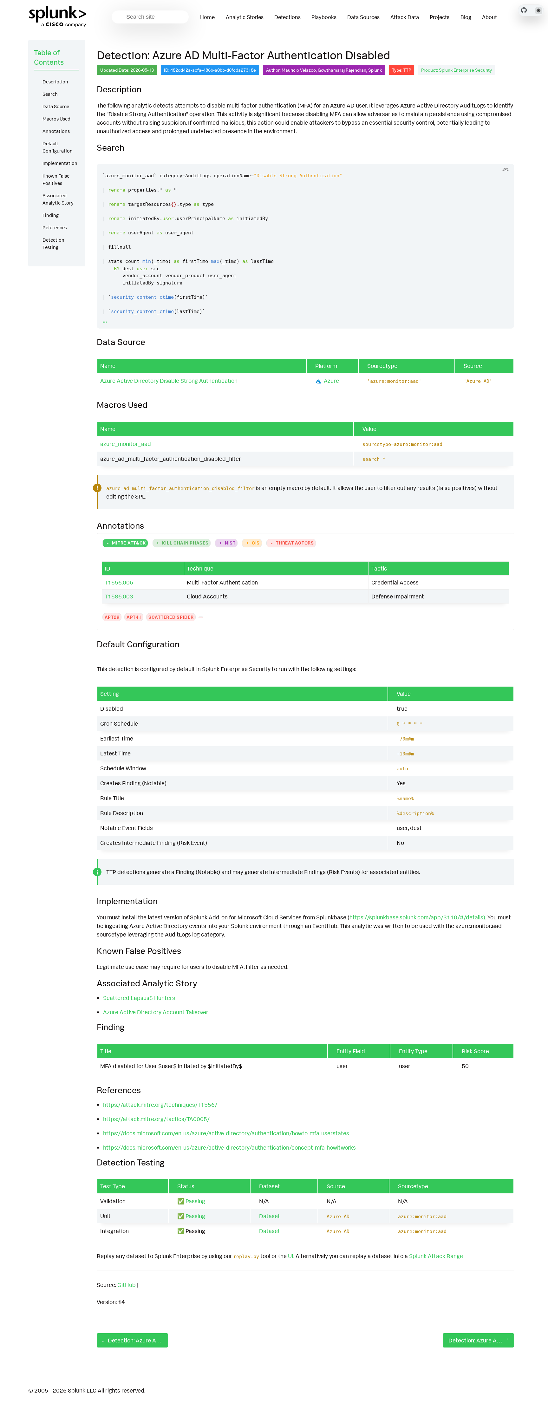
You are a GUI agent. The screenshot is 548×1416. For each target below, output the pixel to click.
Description (55, 82)
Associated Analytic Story (58, 199)
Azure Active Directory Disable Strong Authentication (169, 380)
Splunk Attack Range (436, 1255)
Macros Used (56, 119)
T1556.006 (119, 582)
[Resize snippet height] (502, 157)
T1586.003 (119, 596)
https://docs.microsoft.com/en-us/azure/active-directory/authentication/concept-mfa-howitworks (229, 1147)
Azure (331, 380)
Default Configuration (57, 147)
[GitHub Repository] (524, 10)
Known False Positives (55, 179)
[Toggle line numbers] (490, 157)
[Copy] (478, 157)
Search (50, 94)
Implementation (59, 163)
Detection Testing (53, 243)
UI (290, 1255)
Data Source (55, 106)
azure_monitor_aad (125, 443)
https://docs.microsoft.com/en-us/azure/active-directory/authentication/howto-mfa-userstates (226, 1133)
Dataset (269, 1215)
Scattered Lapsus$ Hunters (139, 997)
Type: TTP (401, 70)
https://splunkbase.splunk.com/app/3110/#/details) (417, 917)
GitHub (126, 1284)
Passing (195, 1200)
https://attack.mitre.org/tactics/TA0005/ (156, 1118)
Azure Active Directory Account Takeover (155, 1011)
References (54, 228)
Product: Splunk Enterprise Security (456, 70)
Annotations (56, 131)
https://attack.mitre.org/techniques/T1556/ (160, 1104)
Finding (50, 215)
